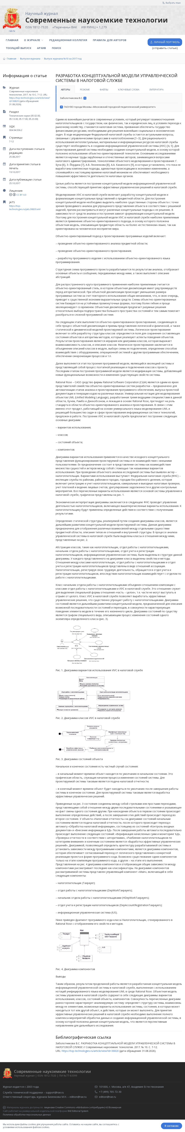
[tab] (65, 89)
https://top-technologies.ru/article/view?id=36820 (90, 1051)
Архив (41, 48)
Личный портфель (167, 42)
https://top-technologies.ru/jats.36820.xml (24, 207)
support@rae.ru (55, 1092)
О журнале (32, 40)
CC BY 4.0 (21, 194)
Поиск (56, 48)
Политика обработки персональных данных (27, 1114)
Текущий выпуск (18, 48)
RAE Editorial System (78, 1111)
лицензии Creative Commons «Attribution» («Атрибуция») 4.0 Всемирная (82, 1107)
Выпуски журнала (30, 58)
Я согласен (171, 1125)
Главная (12, 40)
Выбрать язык (173, 2)
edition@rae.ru (78, 1096)
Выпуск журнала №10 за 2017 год (62, 58)
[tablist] (119, 89)
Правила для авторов (109, 40)
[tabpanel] (119, 102)
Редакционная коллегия (68, 40)
